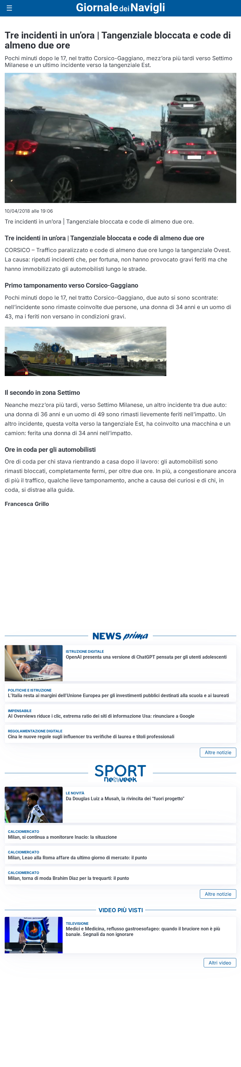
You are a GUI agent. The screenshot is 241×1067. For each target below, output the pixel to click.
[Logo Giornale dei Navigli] (120, 8)
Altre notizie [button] (218, 752)
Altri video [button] (220, 963)
